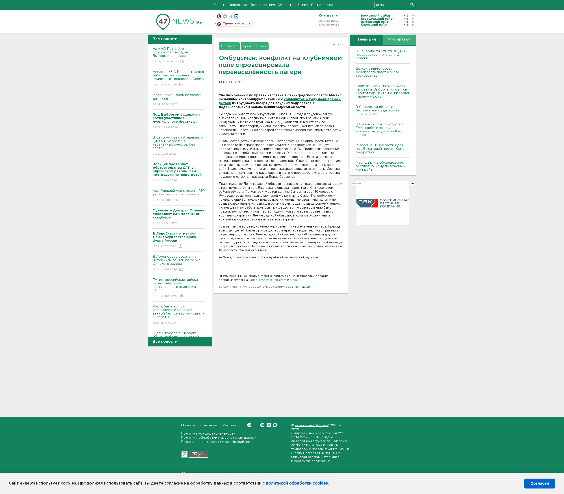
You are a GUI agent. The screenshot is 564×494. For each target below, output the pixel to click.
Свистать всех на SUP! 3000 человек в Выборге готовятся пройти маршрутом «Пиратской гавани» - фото (383, 91)
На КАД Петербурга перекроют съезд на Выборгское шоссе (170, 55)
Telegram (269, 425)
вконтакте (225, 16)
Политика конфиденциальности (208, 433)
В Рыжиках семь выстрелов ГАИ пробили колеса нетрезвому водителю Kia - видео (379, 129)
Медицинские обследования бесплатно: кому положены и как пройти (381, 166)
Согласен (540, 483)
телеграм (230, 16)
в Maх (294, 280)
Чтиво (303, 5)
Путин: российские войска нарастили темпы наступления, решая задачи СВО (176, 287)
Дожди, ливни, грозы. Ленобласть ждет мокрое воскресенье (378, 72)
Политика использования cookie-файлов (215, 441)
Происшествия (262, 5)
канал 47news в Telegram (267, 280)
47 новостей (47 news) (312, 425)
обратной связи (298, 287)
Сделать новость (237, 23)
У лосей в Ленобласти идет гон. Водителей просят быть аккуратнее (380, 149)
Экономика (238, 5)
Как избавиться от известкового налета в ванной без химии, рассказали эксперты (178, 314)
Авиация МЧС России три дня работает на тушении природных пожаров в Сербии (179, 78)
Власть (220, 5)
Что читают (399, 39)
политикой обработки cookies (297, 483)
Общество (286, 5)
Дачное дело (322, 5)
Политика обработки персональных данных (218, 437)
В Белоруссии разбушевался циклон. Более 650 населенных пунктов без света (178, 145)
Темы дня (366, 39)
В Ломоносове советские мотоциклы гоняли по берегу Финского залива (177, 263)
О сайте (188, 425)
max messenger (236, 16)
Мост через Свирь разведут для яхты (177, 99)
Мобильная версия (219, 16)
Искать (412, 4)
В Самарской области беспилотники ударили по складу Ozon (378, 110)
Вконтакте (262, 425)
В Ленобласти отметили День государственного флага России (381, 55)
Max (275, 425)
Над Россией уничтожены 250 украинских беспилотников (179, 195)
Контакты (208, 425)
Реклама (229, 425)
